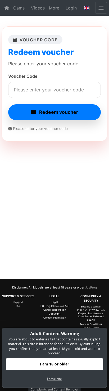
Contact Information (54, 317)
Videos (38, 8)
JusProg (91, 287)
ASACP (91, 320)
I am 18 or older (54, 363)
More (54, 8)
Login (71, 8)
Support (18, 302)
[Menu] (101, 8)
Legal (55, 302)
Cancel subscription (54, 309)
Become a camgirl (91, 306)
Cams (19, 8)
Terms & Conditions (91, 324)
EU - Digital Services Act (54, 306)
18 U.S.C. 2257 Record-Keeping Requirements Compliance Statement (91, 313)
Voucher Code (22, 76)
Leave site (54, 379)
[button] (87, 8)
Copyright (54, 313)
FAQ (18, 306)
